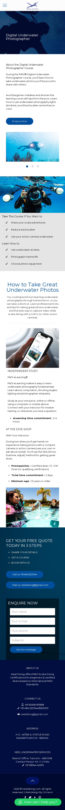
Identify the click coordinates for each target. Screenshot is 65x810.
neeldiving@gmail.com (34, 714)
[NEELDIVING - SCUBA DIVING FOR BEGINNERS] (32, 5)
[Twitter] (30, 797)
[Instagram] (40, 797)
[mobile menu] (5, 5)
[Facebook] (25, 797)
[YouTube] (35, 797)
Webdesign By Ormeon (39, 792)
